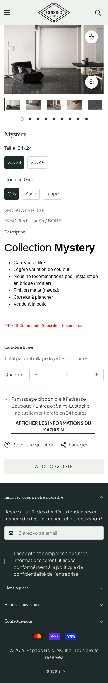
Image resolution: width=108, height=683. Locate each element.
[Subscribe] (97, 533)
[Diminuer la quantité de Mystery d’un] (36, 374)
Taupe (52, 194)
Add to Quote (54, 466)
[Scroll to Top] (97, 652)
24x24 (14, 162)
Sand (31, 194)
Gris (11, 194)
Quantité (14, 374)
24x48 (38, 162)
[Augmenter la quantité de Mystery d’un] (96, 374)
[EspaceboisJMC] (54, 12)
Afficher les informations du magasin (53, 426)
